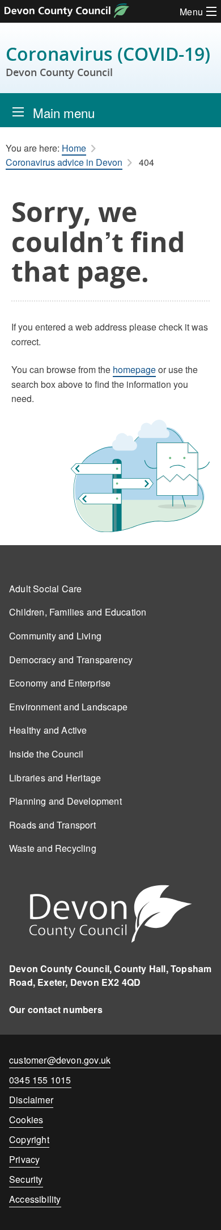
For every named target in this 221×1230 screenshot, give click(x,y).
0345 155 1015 (40, 1082)
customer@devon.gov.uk (59, 1059)
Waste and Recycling (52, 848)
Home (74, 147)
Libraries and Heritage (55, 777)
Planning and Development (65, 801)
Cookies (26, 1119)
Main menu (64, 112)
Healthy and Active (48, 730)
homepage (134, 369)
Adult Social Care (45, 588)
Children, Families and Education (77, 611)
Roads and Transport (52, 824)
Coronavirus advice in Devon (64, 162)
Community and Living (55, 635)
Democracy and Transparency (71, 659)
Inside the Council (46, 753)
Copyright (29, 1139)
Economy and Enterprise (59, 682)
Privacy (24, 1159)
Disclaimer (31, 1099)
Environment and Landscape (68, 706)
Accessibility (35, 1199)
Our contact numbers (56, 1009)
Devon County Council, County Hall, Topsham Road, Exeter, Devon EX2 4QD (110, 975)
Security (26, 1179)
